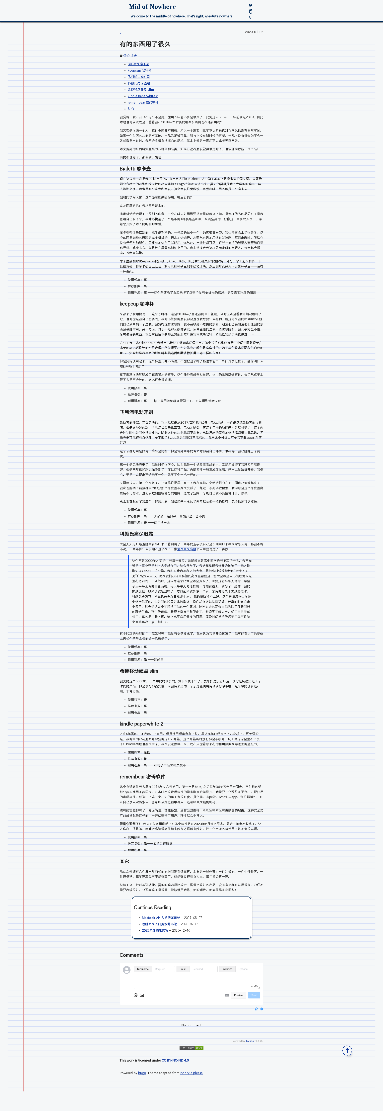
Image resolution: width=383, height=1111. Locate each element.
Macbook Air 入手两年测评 (161, 918)
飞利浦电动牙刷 (139, 76)
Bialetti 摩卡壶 (138, 64)
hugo (142, 1072)
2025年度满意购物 (155, 930)
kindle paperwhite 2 (143, 96)
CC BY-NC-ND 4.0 (175, 1060)
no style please (191, 1072)
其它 (131, 108)
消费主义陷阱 (186, 549)
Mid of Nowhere (152, 7)
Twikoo (250, 1041)
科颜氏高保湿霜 (139, 83)
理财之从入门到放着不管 (159, 924)
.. (120, 32)
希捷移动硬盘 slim (141, 89)
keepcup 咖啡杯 (139, 70)
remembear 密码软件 (143, 102)
